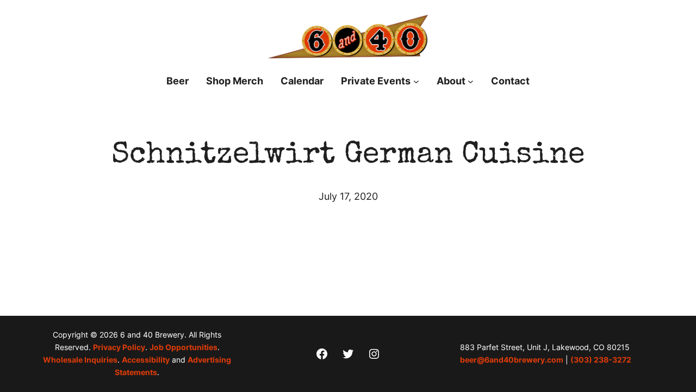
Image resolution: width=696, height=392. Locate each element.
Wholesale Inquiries (80, 360)
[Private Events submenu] (416, 81)
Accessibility (146, 360)
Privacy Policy (119, 347)
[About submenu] (471, 81)
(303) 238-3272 (600, 360)
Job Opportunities (183, 347)
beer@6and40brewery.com (511, 360)
